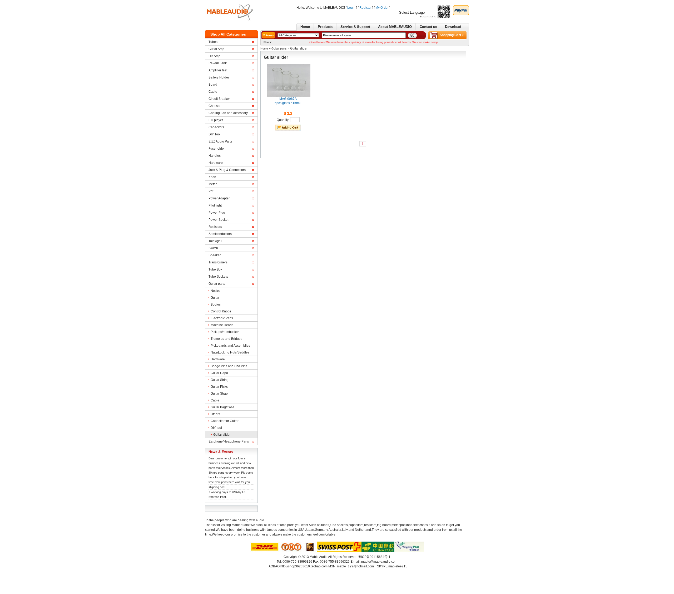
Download (453, 27)
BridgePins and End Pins (229, 366)
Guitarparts (217, 284)
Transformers (218, 262)
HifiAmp (214, 56)
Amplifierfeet (218, 70)
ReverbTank (218, 63)
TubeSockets (218, 276)
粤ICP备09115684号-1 (374, 557)
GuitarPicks (219, 387)
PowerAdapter (219, 198)
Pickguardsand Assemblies (230, 345)
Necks (215, 291)
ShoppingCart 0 (452, 35)
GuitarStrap (219, 393)
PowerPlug (217, 212)
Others (215, 414)
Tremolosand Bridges (226, 339)
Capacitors (216, 127)
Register (365, 7)
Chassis (214, 106)
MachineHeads (222, 325)
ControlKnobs (221, 311)
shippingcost (217, 487)
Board (213, 84)
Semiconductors (220, 234)
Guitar (215, 298)
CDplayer (216, 120)
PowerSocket (218, 220)
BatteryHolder (219, 77)
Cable (213, 92)
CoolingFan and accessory (228, 113)
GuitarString (220, 380)
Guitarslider (222, 434)
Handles (215, 156)
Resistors (215, 227)
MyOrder (382, 7)
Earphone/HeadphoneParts (229, 441)
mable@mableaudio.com (379, 561)
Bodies (216, 304)
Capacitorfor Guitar (225, 421)
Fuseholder (217, 148)
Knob (212, 177)
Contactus (428, 27)
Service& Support (355, 27)
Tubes (213, 42)
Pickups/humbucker (225, 332)
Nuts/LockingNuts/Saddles (230, 352)
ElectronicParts (222, 318)
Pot (211, 191)
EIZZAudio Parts (220, 141)
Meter (213, 184)
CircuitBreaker (219, 99)
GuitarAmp (216, 49)
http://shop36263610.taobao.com (304, 566)
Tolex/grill (215, 241)
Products (325, 27)
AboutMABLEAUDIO (395, 27)
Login (351, 7)
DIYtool (216, 428)
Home (305, 27)
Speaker (215, 255)
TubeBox (215, 269)
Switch (213, 248)
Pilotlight (215, 205)
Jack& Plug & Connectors (227, 170)
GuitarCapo (219, 373)
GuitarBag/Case (222, 407)
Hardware (216, 163)
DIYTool (215, 134)
